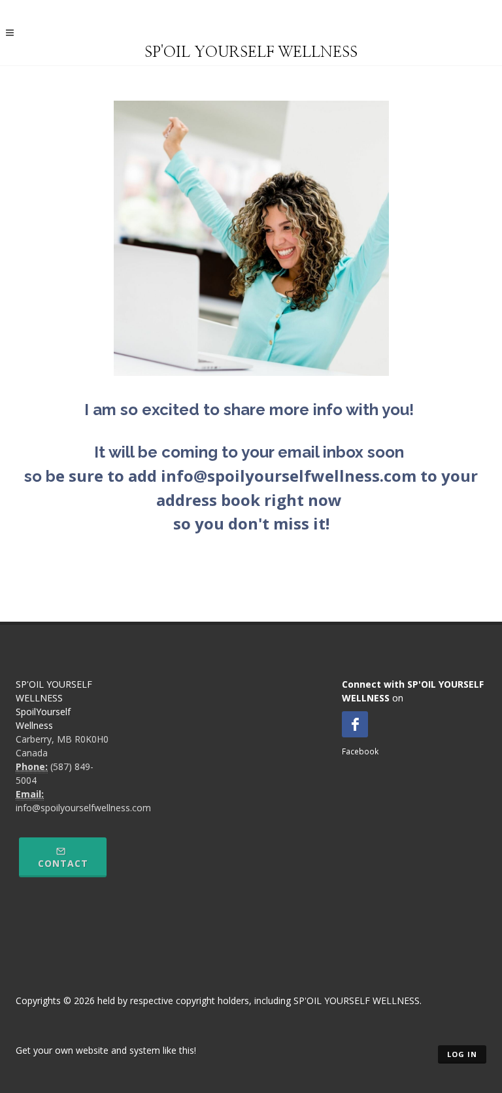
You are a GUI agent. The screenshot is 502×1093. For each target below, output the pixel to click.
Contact (63, 863)
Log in (462, 1054)
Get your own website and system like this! (106, 1050)
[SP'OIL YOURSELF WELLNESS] (251, 30)
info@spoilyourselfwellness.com (83, 807)
